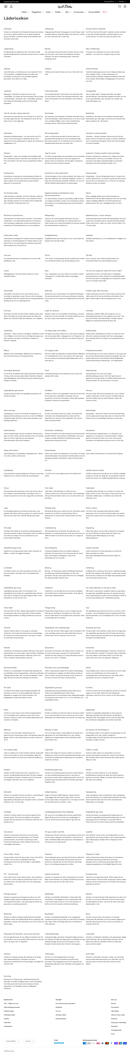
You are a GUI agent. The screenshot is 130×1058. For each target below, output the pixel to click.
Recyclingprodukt (51, 133)
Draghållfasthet (51, 235)
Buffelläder (49, 894)
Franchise (114, 1019)
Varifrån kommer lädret (95, 470)
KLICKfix (48, 470)
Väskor (24, 12)
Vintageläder (91, 91)
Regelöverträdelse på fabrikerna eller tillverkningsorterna (59, 194)
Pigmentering (91, 370)
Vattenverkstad (92, 69)
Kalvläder (7, 792)
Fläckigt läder (50, 508)
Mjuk (47, 271)
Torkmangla (49, 954)
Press (113, 1034)
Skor (67, 12)
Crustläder (8, 568)
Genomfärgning (51, 548)
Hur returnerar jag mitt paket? (65, 1003)
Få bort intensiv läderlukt (95, 29)
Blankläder (49, 914)
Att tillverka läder (11, 193)
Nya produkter (94, 12)
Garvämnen (8, 832)
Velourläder (8, 291)
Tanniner (7, 628)
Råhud (6, 350)
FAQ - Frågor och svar (11, 1003)
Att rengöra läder (51, 350)
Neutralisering (9, 430)
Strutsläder (49, 113)
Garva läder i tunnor (11, 854)
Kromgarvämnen (10, 894)
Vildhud (48, 69)
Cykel (48, 12)
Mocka (88, 668)
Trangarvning (50, 608)
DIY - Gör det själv (11, 874)
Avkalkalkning (50, 528)
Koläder (7, 648)
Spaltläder (90, 113)
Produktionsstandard (94, 350)
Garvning (7, 976)
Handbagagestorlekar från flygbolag (59, 812)
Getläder (89, 235)
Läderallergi (8, 49)
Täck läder (49, 488)
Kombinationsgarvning (53, 770)
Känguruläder (91, 173)
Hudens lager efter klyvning (97, 291)
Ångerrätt (59, 1007)
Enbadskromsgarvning (12, 548)
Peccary (89, 390)
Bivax (88, 914)
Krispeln (7, 770)
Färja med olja (9, 410)
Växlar (6, 271)
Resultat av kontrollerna (13, 215)
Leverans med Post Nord (11, 1)
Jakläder (7, 69)
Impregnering (91, 792)
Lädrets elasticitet (52, 874)
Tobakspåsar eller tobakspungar (57, 628)
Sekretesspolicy (61, 1019)
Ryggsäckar (36, 12)
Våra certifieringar (93, 49)
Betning (48, 568)
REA (104, 12)
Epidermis (48, 410)
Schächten (90, 648)
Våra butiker (115, 1011)
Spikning (7, 730)
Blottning (7, 914)
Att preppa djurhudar (12, 370)
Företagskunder (116, 1030)
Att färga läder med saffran (55, 330)
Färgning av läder (93, 854)
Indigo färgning (51, 792)
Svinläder (89, 311)
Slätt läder (90, 954)
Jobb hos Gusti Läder (118, 1015)
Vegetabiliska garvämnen (14, 390)
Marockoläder (50, 450)
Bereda (48, 49)
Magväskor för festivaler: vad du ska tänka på (21, 934)
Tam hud (7, 255)
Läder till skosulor (52, 311)
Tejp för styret (50, 153)
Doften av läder (92, 750)
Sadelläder (8, 330)
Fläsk (47, 370)
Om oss (58, 1011)
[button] (6, 6)
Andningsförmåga (52, 934)
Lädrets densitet (92, 548)
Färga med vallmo (11, 450)
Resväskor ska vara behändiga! (57, 668)
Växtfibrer (48, 390)
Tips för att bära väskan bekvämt (16, 113)
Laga (6, 508)
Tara (87, 608)
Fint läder (7, 528)
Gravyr (6, 488)
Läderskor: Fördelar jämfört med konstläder (103, 153)
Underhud (48, 588)
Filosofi (113, 1003)
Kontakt (6, 1019)
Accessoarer (79, 12)
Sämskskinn (49, 648)
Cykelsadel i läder (11, 235)
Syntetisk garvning (93, 628)
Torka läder (8, 608)
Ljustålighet (8, 470)
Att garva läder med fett (54, 832)
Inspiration (114, 1026)
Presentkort (115, 1007)
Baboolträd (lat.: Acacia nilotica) (98, 215)
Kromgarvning (91, 874)
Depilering (90, 528)
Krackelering (9, 173)
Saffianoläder (91, 330)
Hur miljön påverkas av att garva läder (101, 588)
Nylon (6, 710)
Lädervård (49, 750)
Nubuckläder (91, 410)
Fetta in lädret (91, 508)
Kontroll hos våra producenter (56, 173)
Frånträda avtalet (9, 1015)
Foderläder (90, 488)
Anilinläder (90, 934)
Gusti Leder (11, 1051)
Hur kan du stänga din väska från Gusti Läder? (104, 271)
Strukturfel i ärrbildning (54, 430)
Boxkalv (89, 894)
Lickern (88, 450)
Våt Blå (89, 255)
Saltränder (8, 133)
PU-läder (7, 687)
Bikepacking (49, 215)
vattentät (7, 91)
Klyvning (7, 311)
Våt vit (47, 255)
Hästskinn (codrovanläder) (96, 133)
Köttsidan (7, 29)
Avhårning (90, 568)
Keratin (88, 770)
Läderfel (89, 832)
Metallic (7, 153)
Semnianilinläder (10, 668)
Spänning (48, 291)
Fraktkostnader (9, 1011)
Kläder (58, 12)
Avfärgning (49, 29)
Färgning (48, 854)
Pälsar (88, 193)
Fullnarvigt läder (51, 91)
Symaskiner (90, 430)
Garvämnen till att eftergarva (97, 730)
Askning (7, 954)
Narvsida (48, 710)
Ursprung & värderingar (118, 1022)
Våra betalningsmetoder (12, 1007)
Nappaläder (90, 710)
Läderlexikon (8, 1026)
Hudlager (7, 812)
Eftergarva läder (51, 730)
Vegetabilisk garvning (12, 588)
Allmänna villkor (61, 1015)
